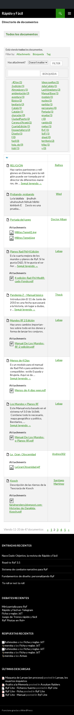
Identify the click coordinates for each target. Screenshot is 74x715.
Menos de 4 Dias (20, 360)
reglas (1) (46, 126)
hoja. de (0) (17, 144)
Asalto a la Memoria (16, 684)
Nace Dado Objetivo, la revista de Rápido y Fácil (29, 555)
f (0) (14, 137)
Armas (23, 655)
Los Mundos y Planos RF (24, 403)
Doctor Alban (59, 219)
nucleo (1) (47, 100)
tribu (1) (46, 144)
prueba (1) (47, 115)
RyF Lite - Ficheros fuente (20, 687)
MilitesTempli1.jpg (25, 232)
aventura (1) (18, 96)
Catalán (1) (17, 111)
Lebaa (58, 251)
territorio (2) (48, 140)
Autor (59, 158)
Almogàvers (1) (20, 89)
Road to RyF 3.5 (11, 562)
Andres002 (58, 453)
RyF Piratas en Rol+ (13, 620)
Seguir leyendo (31, 183)
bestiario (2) (18, 104)
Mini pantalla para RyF (14, 606)
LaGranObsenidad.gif (27, 466)
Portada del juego (20, 219)
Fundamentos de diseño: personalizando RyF (28, 576)
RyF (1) (45, 129)
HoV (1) (15, 148)
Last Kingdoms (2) (51, 89)
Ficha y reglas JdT (12, 613)
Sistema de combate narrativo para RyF (25, 569)
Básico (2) (17, 100)
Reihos (59, 165)
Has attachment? (17, 62)
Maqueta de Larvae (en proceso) (24, 677)
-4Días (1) (17, 82)
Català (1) (17, 108)
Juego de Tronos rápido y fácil (19, 616)
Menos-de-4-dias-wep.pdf (30, 390)
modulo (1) (47, 96)
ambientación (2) (20, 93)
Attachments (23, 54)
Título (14, 158)
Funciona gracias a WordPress (17, 710)
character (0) (18, 115)
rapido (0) (47, 122)
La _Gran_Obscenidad (23, 454)
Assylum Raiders (50, 684)
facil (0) (15, 140)
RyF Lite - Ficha (14, 691)
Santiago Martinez (59, 482)
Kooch (14, 480)
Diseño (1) (17, 133)
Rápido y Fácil (12, 13)
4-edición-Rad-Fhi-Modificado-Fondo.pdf (30, 279)
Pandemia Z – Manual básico (26, 295)
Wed (59, 193)
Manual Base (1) (50, 93)
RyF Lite (52, 687)
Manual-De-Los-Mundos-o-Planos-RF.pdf (29, 438)
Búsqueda (38, 54)
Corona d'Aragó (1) (22, 122)
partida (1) (47, 104)
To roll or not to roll (13, 583)
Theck (59, 294)
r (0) (44, 118)
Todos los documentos (22, 34)
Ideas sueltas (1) (50, 82)
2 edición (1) (18, 86)
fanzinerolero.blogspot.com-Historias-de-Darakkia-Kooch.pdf (26, 508)
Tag (48, 54)
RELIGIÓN (16, 165)
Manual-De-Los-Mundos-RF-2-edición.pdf (29, 345)
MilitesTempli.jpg (25, 237)
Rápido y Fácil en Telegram (17, 610)
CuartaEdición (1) (21, 126)
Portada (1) (47, 111)
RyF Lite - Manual (15, 694)
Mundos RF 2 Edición (22, 320)
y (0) (44, 148)
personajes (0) (49, 108)
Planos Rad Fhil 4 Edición (24, 251)
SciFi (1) (46, 133)
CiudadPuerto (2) (21, 118)
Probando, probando (22, 194)
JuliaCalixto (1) (49, 86)
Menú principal (69, 13)
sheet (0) (46, 137)
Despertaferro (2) (21, 129)
